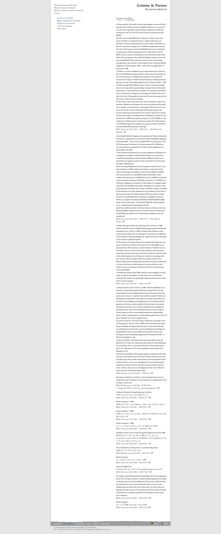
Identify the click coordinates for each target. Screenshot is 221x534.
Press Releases (80, 524)
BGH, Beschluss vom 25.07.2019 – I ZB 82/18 (133, 373)
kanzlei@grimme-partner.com (101, 529)
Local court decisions (64, 26)
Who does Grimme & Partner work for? (69, 11)
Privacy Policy (104, 524)
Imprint (95, 524)
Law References (68, 524)
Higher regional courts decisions (68, 21)
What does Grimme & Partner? (65, 5)
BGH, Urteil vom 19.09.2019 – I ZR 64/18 (131, 283)
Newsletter (57, 524)
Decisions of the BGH (65, 18)
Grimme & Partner (144, 5)
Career (89, 524)
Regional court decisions (66, 23)
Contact (57, 13)
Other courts (61, 29)
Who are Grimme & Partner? (65, 8)
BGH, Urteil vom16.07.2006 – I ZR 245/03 (132, 498)
